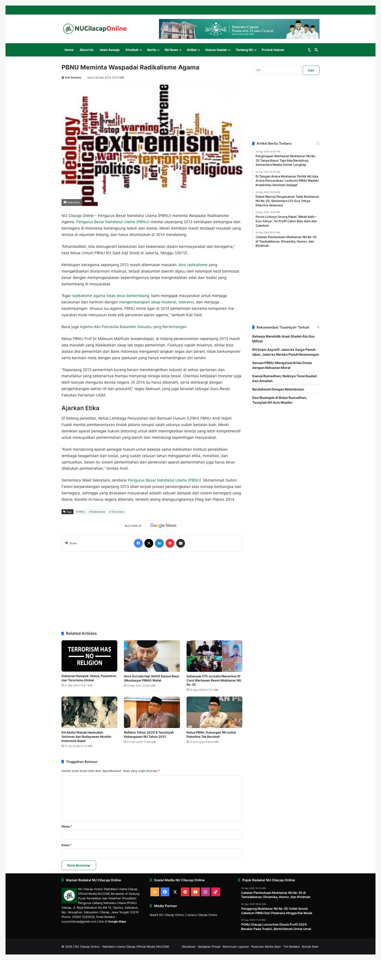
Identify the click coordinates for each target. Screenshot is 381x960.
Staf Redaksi (73, 77)
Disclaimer (189, 946)
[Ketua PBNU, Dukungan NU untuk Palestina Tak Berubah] (214, 712)
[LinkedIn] (159, 543)
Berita (151, 50)
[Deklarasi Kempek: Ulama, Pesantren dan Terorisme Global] (89, 656)
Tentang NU (244, 50)
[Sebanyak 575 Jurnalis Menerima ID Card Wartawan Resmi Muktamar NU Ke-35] (214, 656)
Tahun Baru (118, 511)
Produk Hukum (273, 50)
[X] (148, 543)
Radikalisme (98, 511)
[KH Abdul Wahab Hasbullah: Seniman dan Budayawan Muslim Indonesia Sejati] (89, 712)
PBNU (81, 511)
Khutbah (132, 50)
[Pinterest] (170, 543)
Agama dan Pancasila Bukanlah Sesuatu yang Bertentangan (133, 327)
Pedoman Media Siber (266, 946)
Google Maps (117, 921)
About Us (86, 50)
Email (67, 845)
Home (69, 50)
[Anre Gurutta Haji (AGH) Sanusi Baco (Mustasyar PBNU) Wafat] (152, 656)
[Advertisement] (152, 589)
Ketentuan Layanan (236, 946)
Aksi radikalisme (193, 265)
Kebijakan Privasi (209, 946)
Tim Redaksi (291, 946)
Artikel (192, 50)
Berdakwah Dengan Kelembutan (278, 389)
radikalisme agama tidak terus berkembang (110, 295)
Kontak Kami (310, 946)
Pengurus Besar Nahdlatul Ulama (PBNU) (112, 222)
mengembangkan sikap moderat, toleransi (156, 302)
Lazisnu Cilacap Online (202, 915)
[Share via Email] (180, 543)
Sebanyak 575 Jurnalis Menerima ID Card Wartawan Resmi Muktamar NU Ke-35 (214, 680)
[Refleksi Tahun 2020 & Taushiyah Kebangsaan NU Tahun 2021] (152, 712)
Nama (67, 826)
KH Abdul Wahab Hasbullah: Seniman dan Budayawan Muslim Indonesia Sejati (86, 736)
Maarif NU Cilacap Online (167, 915)
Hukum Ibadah (216, 50)
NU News (171, 50)
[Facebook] (138, 543)
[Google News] (163, 525)
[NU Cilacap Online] (95, 28)
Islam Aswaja (110, 50)
